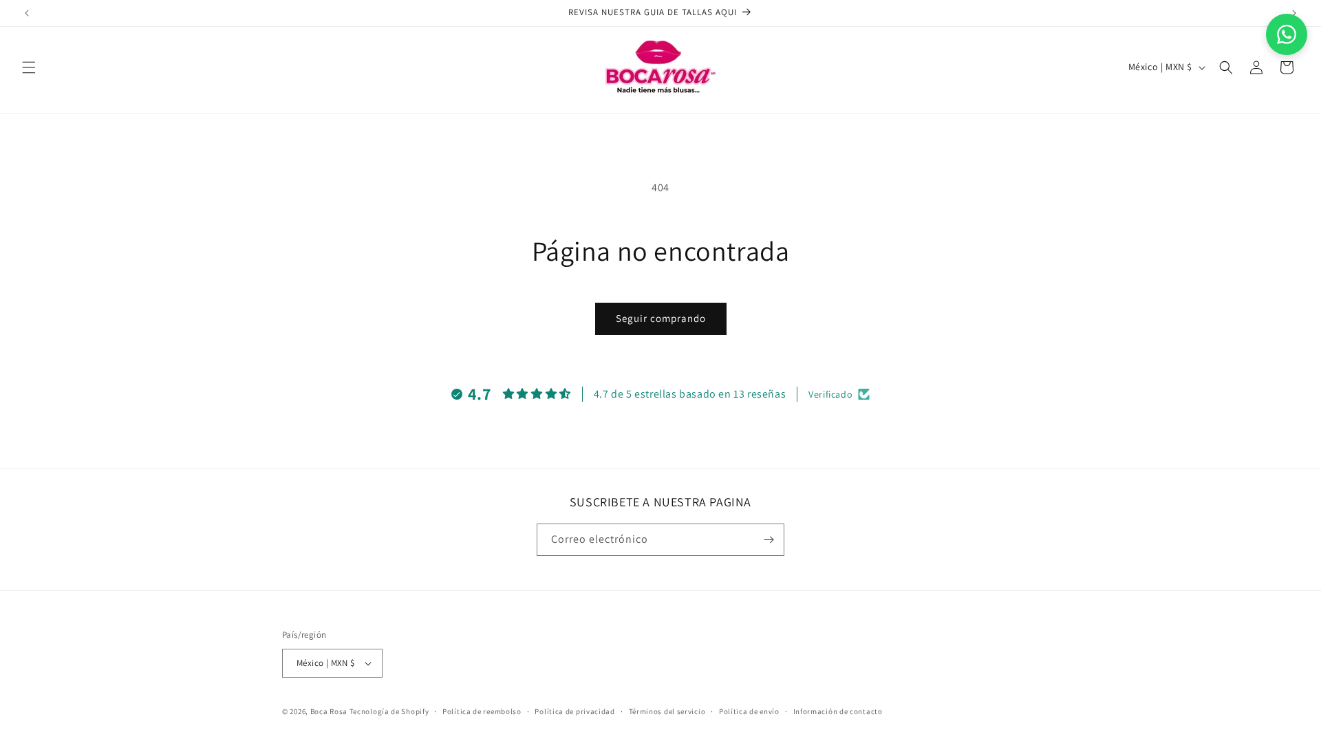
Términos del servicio (667, 710)
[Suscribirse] (768, 540)
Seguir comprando (661, 318)
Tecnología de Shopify (389, 711)
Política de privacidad (574, 710)
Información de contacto (838, 710)
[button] (29, 67)
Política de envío (749, 710)
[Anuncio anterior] (27, 13)
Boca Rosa (328, 711)
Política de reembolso (482, 710)
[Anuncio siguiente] (1294, 13)
